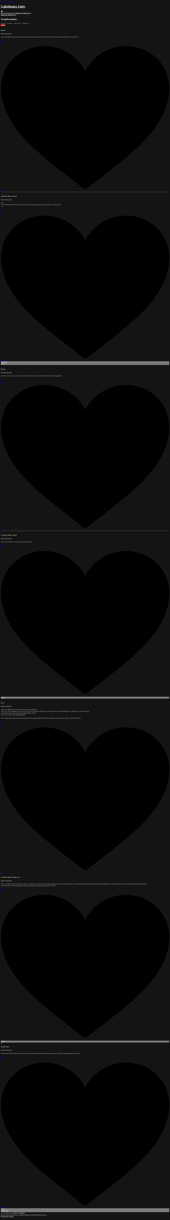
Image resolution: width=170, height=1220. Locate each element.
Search (13, 13)
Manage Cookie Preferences (33, 1215)
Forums (8, 13)
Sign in (29, 13)
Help (7, 1215)
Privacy (16, 1215)
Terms (11, 1215)
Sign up (3, 1213)
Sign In (14, 15)
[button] (1, 11)
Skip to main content (7, 1)
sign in (10, 1213)
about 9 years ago (6, 33)
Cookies (21, 1215)
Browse (3, 13)
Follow (3, 25)
